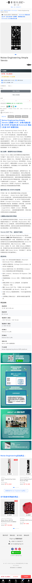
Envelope (14, 10)
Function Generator (6, 518)
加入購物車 (9, 474)
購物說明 (26, 535)
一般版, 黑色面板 (16, 91)
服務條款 (19, 567)
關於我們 (5, 535)
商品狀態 (3, 103)
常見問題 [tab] (25, 116)
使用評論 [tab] (11, 116)
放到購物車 (15, 576)
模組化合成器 (7, 10)
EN (18, 5)
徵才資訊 (19, 535)
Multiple (22, 518)
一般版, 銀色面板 (16, 94)
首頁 (2, 10)
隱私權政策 (13, 567)
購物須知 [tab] (18, 116)
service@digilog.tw (17, 544)
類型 (2, 88)
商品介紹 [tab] (4, 116)
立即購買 (26, 576)
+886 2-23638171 (17, 541)
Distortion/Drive (24, 477)
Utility (3, 477)
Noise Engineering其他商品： (13, 456)
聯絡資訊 (12, 535)
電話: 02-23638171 (16, 7)
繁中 (15, 5)
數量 (2, 98)
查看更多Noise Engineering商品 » (16, 490)
